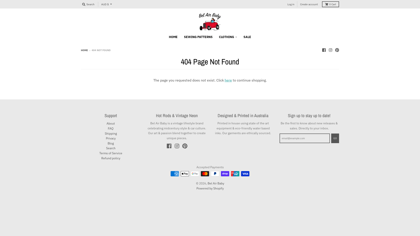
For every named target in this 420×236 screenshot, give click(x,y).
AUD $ (105, 4)
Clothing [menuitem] (226, 37)
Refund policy (110, 158)
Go (335, 138)
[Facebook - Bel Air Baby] (324, 50)
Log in (290, 4)
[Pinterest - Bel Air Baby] (337, 50)
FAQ (111, 128)
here (228, 80)
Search (111, 148)
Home (84, 50)
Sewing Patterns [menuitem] (198, 37)
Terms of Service (110, 153)
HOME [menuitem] (173, 37)
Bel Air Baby (216, 183)
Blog (111, 143)
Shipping (111, 133)
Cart (332, 4)
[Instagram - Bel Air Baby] (330, 50)
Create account (309, 4)
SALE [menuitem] (247, 37)
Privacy (111, 138)
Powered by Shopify (210, 188)
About (111, 123)
